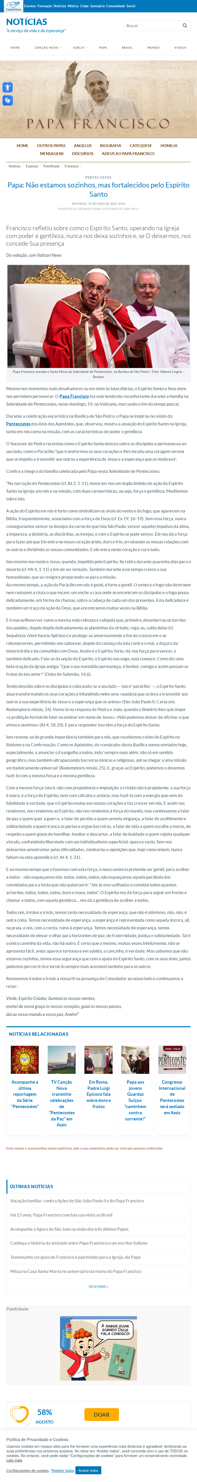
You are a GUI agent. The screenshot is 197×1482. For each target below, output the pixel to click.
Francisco (71, 166)
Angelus (83, 145)
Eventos (30, 6)
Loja (40, 18)
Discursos (82, 153)
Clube (84, 6)
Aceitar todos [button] (88, 1470)
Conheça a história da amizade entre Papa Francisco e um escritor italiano (78, 1242)
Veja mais (98, 1287)
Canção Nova (46, 47)
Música (73, 6)
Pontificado (51, 166)
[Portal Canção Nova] (13, 6)
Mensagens (52, 153)
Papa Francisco (74, 396)
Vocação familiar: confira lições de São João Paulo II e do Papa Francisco (77, 1200)
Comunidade (115, 6)
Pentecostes (18, 423)
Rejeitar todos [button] (62, 1470)
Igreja (78, 47)
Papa (103, 47)
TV (17, 18)
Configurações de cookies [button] (27, 1470)
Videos (180, 47)
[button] (8, 87)
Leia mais (14, 1460)
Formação (44, 6)
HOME (15, 47)
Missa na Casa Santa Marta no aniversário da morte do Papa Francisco (75, 1271)
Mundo (153, 47)
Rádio (28, 18)
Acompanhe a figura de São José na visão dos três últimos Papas (69, 1229)
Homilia (169, 145)
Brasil (127, 47)
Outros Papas (51, 145)
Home (22, 145)
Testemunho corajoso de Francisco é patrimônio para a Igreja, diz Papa (75, 1257)
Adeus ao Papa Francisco (128, 153)
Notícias (15, 166)
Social (130, 6)
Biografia (110, 145)
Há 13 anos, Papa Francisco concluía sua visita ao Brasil (61, 1214)
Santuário (97, 6)
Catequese (141, 145)
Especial (32, 166)
